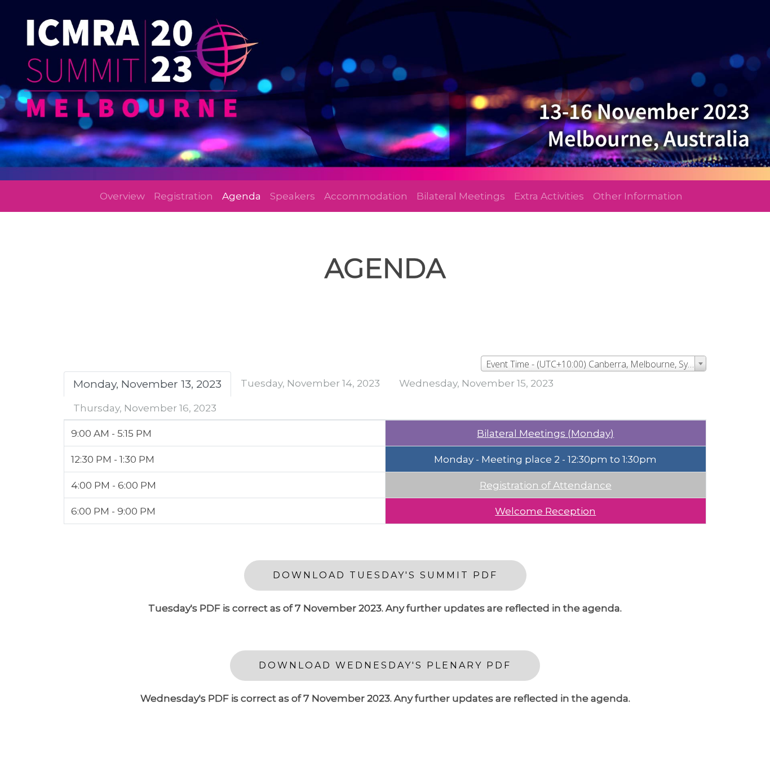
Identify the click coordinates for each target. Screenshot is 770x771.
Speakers (292, 196)
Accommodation (366, 196)
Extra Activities (549, 196)
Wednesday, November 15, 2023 (476, 383)
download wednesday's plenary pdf (385, 665)
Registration (183, 196)
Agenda (241, 196)
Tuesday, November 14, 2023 (310, 383)
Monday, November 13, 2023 (147, 384)
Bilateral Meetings (461, 196)
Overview (122, 196)
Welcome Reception (545, 511)
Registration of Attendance (546, 485)
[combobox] (593, 363)
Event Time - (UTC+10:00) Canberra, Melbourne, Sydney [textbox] (596, 364)
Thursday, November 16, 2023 (144, 408)
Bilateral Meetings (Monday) (545, 433)
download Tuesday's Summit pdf (385, 575)
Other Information (638, 196)
